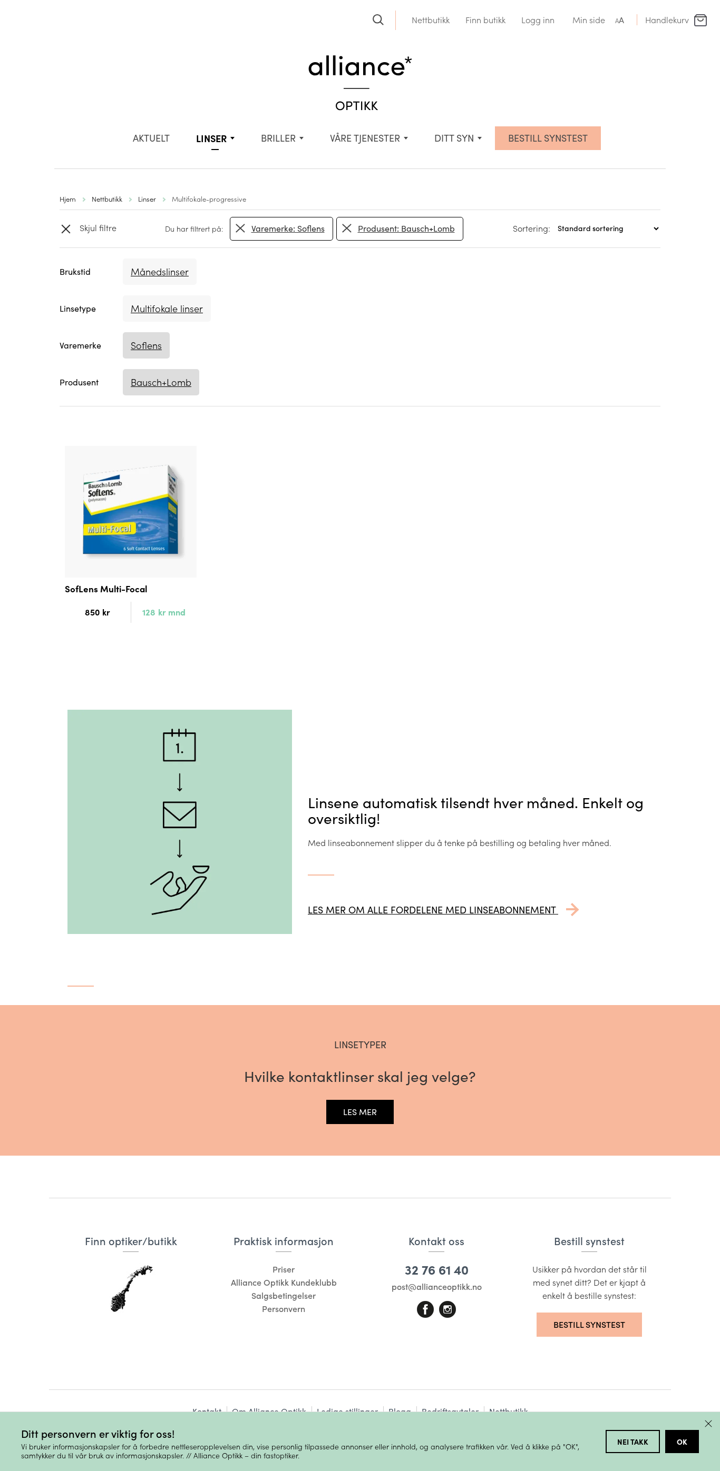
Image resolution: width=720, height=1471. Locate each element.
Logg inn (537, 19)
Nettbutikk (431, 19)
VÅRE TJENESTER (365, 138)
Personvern (283, 1308)
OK (682, 1441)
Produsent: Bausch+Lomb (406, 228)
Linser (211, 138)
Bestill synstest (589, 1324)
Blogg (399, 1411)
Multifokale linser (167, 308)
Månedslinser (160, 271)
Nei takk (632, 1441)
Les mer (360, 1111)
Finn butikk (485, 19)
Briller (278, 138)
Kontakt (206, 1411)
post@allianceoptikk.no (437, 1286)
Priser (284, 1269)
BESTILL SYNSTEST (548, 138)
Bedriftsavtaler (450, 1411)
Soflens (146, 345)
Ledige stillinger (347, 1411)
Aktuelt (151, 138)
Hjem (68, 198)
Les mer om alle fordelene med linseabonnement (433, 909)
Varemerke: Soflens (288, 228)
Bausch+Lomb (161, 382)
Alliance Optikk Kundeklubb (284, 1282)
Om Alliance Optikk (269, 1411)
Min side (588, 19)
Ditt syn (454, 138)
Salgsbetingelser (283, 1295)
